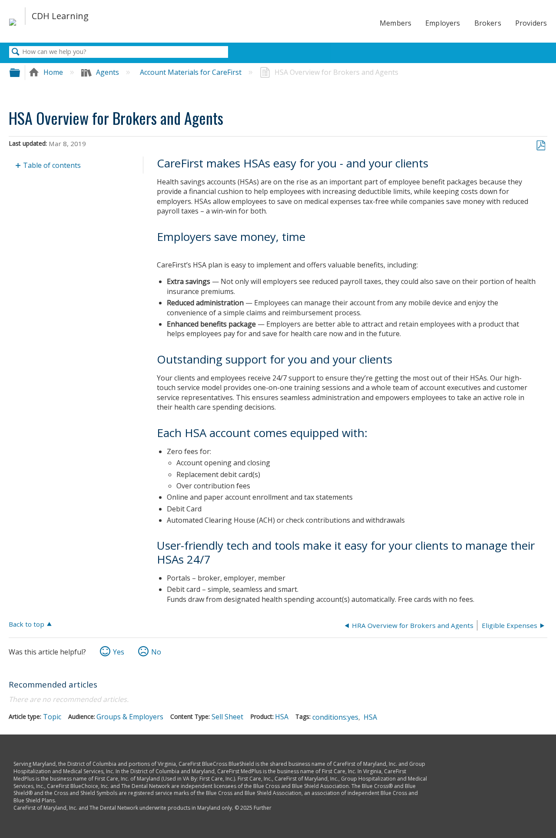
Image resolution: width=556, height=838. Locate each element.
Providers (531, 23)
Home (53, 72)
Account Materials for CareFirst (191, 72)
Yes (118, 652)
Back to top (26, 624)
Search (15, 52)
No (156, 652)
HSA (281, 716)
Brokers (487, 23)
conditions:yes (335, 717)
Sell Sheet (227, 716)
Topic (52, 716)
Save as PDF (540, 145)
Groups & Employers (129, 716)
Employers (442, 23)
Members (395, 23)
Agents (107, 72)
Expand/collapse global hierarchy (20, 72)
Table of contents (52, 165)
